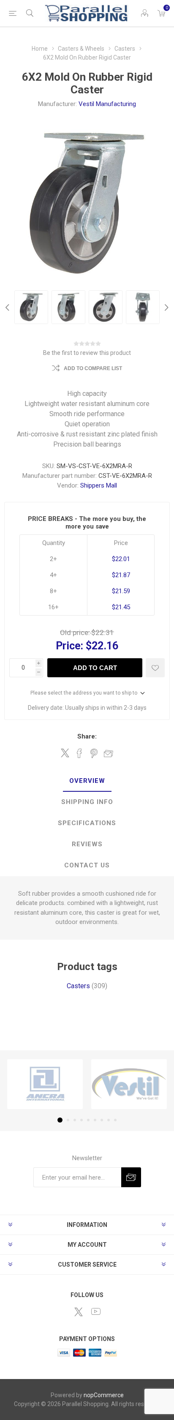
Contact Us (87, 865)
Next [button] (165, 307)
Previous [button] (8, 307)
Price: (69, 646)
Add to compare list (93, 368)
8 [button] (108, 1120)
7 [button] (102, 1120)
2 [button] (68, 1120)
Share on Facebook (79, 753)
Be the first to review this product (87, 352)
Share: (87, 736)
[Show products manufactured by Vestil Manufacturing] (129, 1084)
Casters (78, 986)
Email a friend (108, 753)
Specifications (87, 823)
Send (131, 1177)
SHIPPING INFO (87, 802)
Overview (87, 781)
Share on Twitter (65, 753)
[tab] (87, 781)
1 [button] (60, 1120)
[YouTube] (96, 1311)
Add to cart (95, 667)
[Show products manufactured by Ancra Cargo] (45, 1084)
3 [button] (74, 1120)
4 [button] (81, 1120)
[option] (31, 307)
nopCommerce (104, 1395)
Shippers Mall (98, 485)
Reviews (87, 844)
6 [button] (95, 1120)
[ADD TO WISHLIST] (155, 667)
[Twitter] (78, 1312)
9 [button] (115, 1120)
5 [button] (88, 1120)
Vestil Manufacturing (107, 104)
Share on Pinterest (94, 753)
